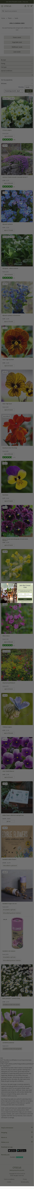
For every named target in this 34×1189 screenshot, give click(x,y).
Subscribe (25, 599)
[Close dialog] (32, 584)
